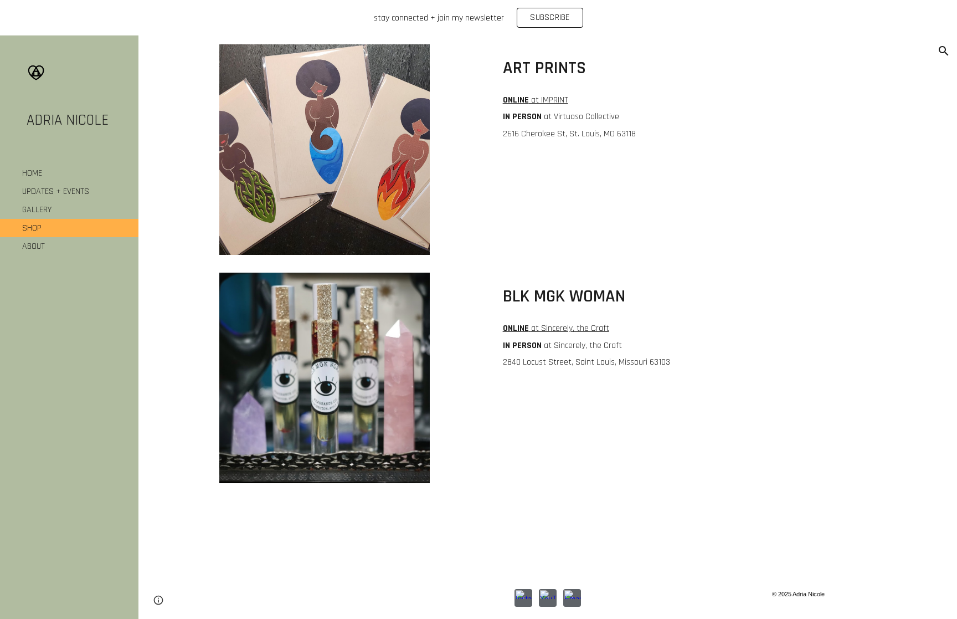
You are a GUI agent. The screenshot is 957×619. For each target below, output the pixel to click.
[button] (943, 51)
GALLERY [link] (37, 210)
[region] (478, 17)
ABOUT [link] (33, 246)
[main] (687, 66)
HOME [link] (32, 173)
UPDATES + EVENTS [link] (55, 191)
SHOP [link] (32, 228)
